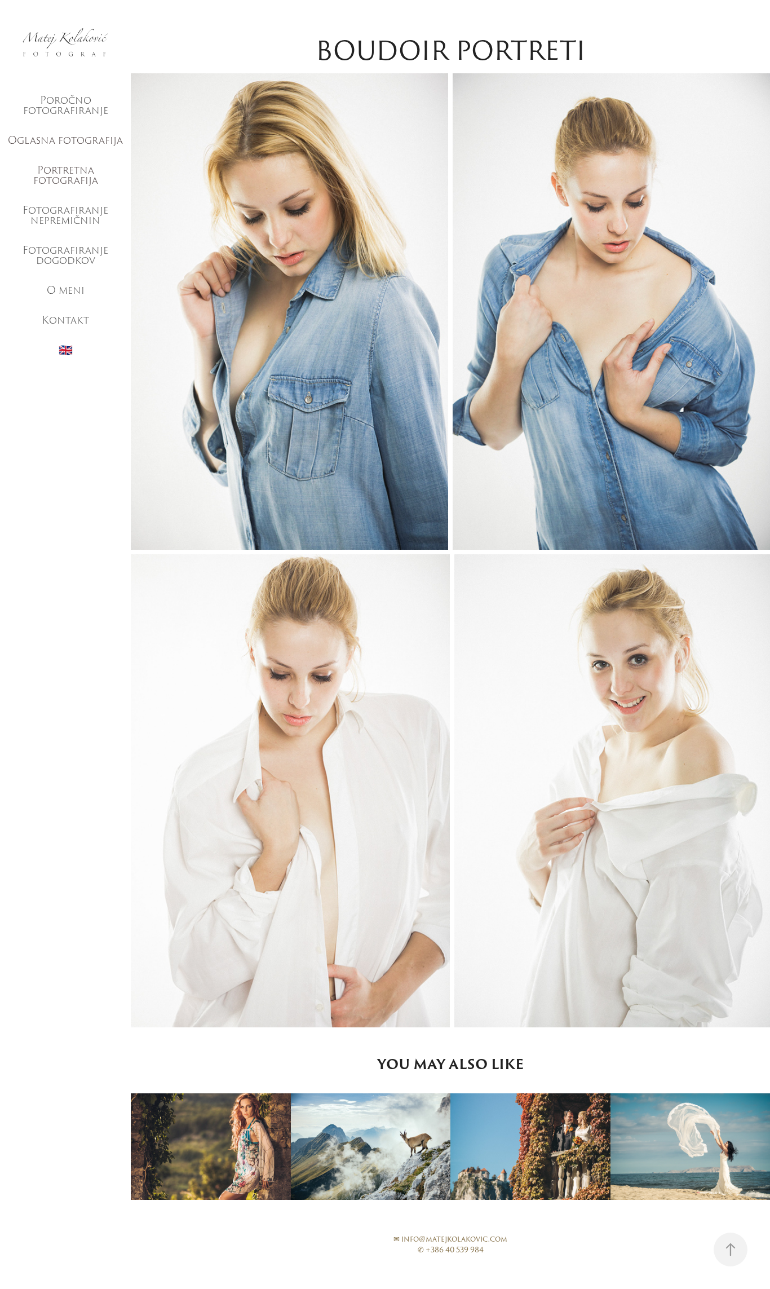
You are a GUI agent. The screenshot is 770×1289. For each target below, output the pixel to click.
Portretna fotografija (65, 175)
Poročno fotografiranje (65, 105)
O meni (66, 290)
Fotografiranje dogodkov (65, 255)
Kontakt (65, 320)
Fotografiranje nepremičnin (65, 215)
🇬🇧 (66, 350)
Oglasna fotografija (65, 140)
